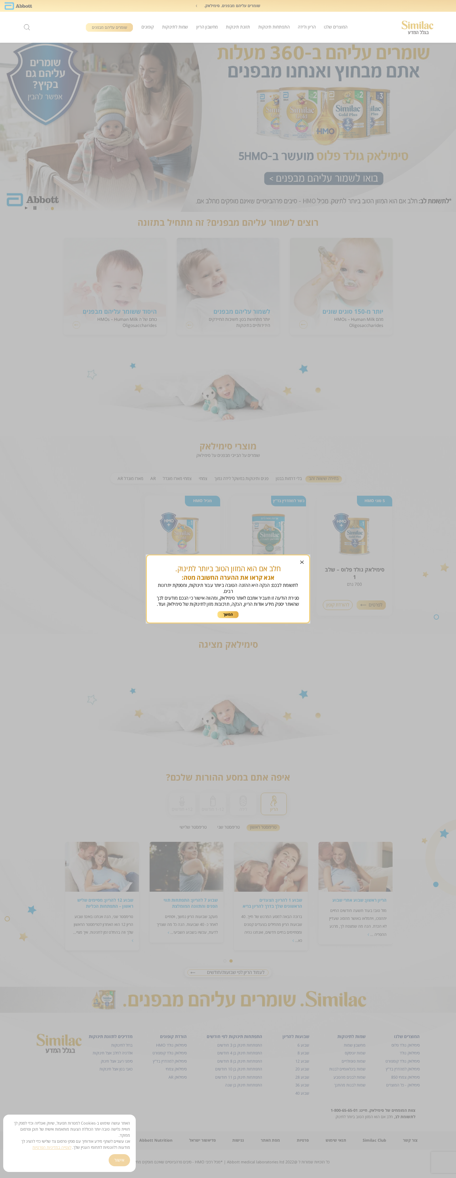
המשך (228, 614)
